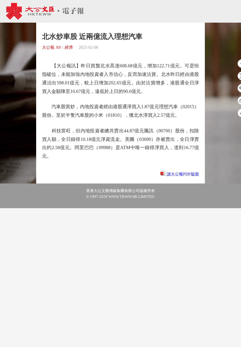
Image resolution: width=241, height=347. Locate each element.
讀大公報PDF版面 (183, 174)
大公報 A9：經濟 (57, 47)
